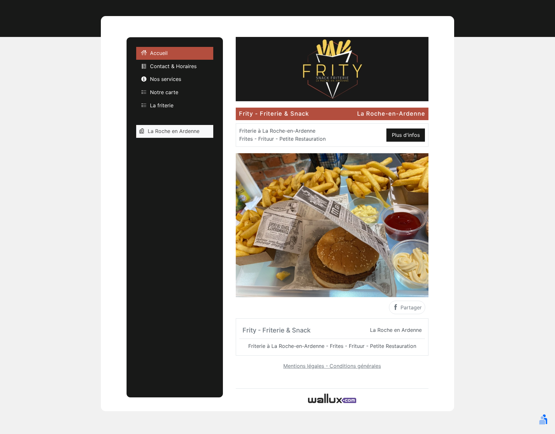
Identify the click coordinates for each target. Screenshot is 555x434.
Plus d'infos (406, 135)
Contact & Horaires (173, 66)
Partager (410, 307)
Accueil (159, 53)
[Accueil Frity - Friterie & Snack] (332, 68)
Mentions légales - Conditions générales (332, 366)
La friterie (161, 105)
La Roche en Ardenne (173, 131)
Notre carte (164, 92)
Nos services (165, 79)
